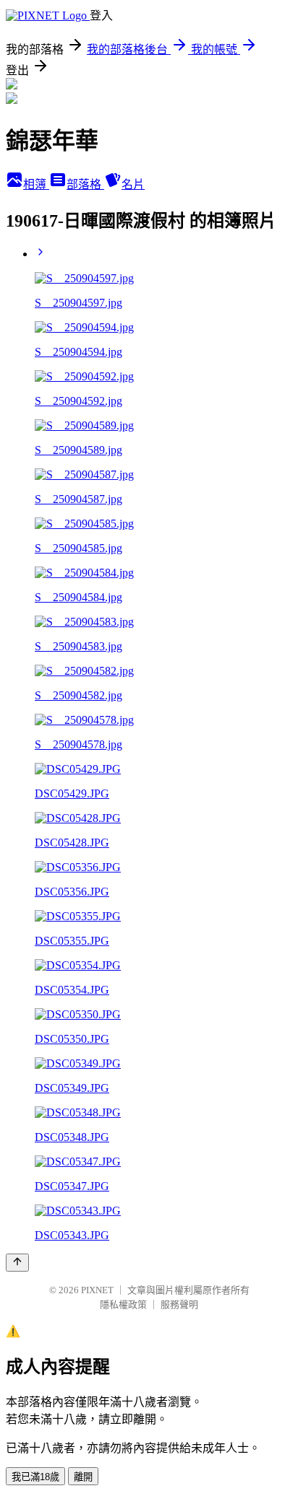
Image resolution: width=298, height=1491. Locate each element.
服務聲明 (179, 1304)
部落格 (85, 184)
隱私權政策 (123, 1304)
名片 (133, 184)
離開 (83, 1477)
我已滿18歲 (35, 1477)
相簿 (36, 184)
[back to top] (17, 1263)
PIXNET (97, 1290)
